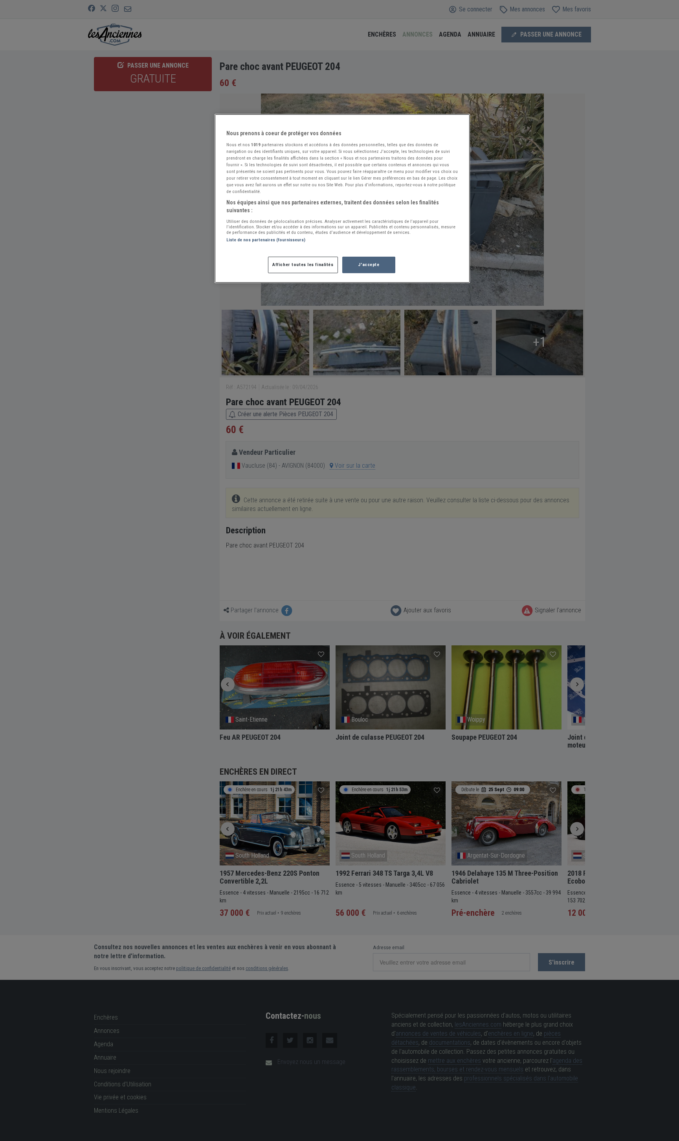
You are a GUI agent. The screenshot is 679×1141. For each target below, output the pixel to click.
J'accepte (368, 264)
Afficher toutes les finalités (303, 264)
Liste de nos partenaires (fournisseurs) (265, 240)
